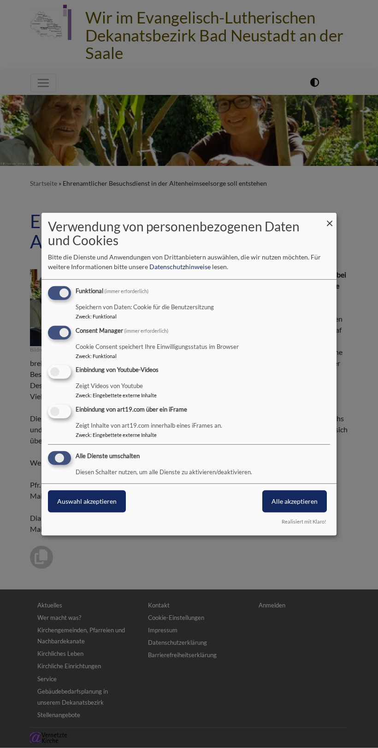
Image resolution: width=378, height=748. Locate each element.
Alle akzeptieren (295, 501)
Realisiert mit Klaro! (304, 521)
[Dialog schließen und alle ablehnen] (330, 218)
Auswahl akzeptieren (87, 501)
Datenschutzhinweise (180, 267)
